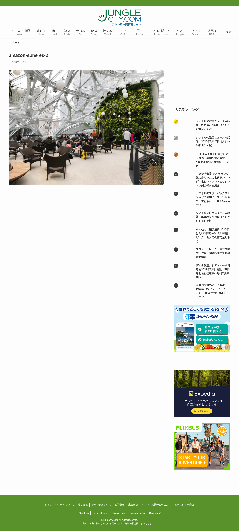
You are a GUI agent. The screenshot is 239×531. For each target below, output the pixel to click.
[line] (236, 3)
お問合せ (119, 504)
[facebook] (218, 3)
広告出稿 (133, 504)
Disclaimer (155, 513)
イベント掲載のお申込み (155, 504)
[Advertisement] (201, 75)
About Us (84, 513)
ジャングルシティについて (59, 504)
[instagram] (230, 3)
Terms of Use (99, 513)
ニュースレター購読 (183, 504)
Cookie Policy (137, 513)
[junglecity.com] (119, 17)
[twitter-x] (224, 3)
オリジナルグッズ (101, 504)
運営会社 (83, 504)
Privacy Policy (119, 513)
